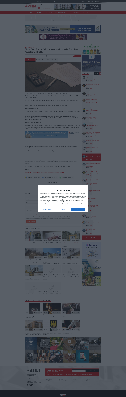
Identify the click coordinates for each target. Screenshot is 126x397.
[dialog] (63, 198)
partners (46, 192)
